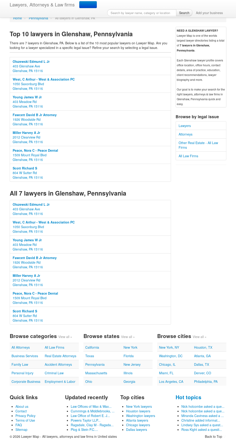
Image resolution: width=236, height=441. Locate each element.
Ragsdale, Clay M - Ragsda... (92, 425)
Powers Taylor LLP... (85, 420)
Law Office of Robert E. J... (90, 415)
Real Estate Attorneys (60, 355)
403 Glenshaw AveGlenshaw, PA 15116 (31, 66)
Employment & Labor (60, 381)
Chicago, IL (167, 364)
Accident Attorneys (58, 364)
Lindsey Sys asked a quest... (202, 425)
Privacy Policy (25, 415)
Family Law (20, 364)
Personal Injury (22, 373)
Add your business (209, 12)
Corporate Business (26, 381)
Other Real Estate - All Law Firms (198, 145)
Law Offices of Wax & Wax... (91, 406)
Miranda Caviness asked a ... (202, 415)
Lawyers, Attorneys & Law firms (42, 4)
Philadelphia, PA (206, 381)
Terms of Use (25, 420)
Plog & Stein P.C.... (84, 429)
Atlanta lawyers (137, 420)
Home (17, 18)
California (92, 347)
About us (21, 406)
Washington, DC (171, 355)
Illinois (128, 373)
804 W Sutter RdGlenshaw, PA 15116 (28, 173)
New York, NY (169, 347)
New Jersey (132, 364)
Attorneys (185, 134)
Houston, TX (203, 347)
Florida (129, 355)
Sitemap (21, 429)
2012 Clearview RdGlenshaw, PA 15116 (28, 137)
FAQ (18, 425)
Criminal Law (54, 373)
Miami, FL (166, 373)
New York (130, 347)
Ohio (88, 381)
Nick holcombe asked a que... (202, 406)
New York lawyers (139, 406)
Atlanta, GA (202, 355)
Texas (89, 355)
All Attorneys (21, 347)
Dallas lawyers (136, 429)
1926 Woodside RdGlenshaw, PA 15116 (35, 119)
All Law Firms (188, 156)
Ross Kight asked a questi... (201, 429)
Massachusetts (96, 373)
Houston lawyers (138, 411)
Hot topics (188, 397)
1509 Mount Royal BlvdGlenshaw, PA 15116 (35, 155)
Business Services (25, 355)
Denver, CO (202, 373)
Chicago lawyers (138, 425)
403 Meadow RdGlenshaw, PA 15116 (28, 102)
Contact (21, 411)
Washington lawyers (140, 415)
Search (184, 12)
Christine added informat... (200, 420)
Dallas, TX (201, 364)
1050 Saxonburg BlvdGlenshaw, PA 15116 (44, 84)
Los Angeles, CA (171, 381)
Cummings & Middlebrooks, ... (93, 411)
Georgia (129, 381)
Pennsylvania (38, 18)
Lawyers (185, 125)
